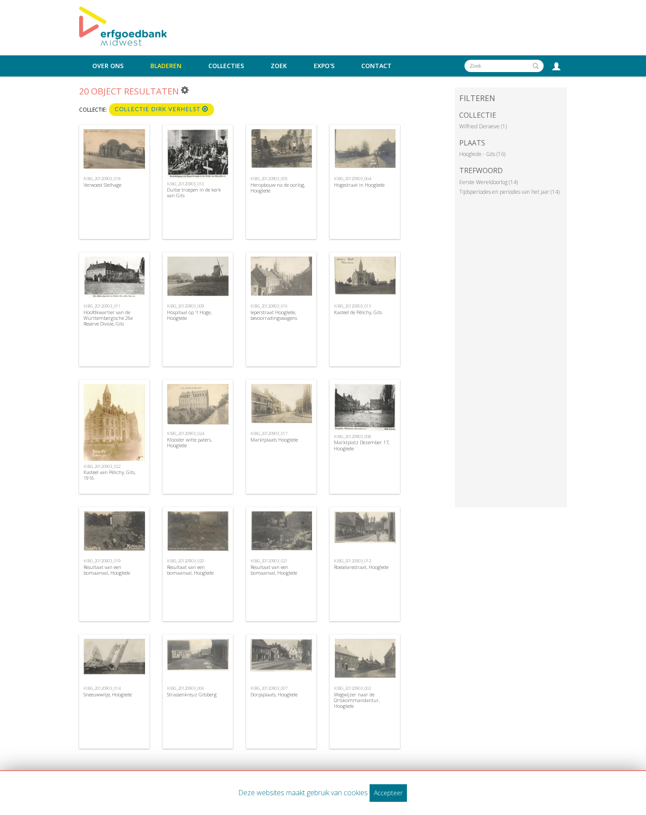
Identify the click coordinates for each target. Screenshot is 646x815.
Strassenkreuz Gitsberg (192, 694)
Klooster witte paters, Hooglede (189, 442)
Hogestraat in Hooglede (359, 184)
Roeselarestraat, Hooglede (361, 567)
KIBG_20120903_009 (185, 306)
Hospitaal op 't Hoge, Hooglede (189, 315)
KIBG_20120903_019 (101, 561)
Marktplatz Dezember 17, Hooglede (361, 445)
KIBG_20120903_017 (268, 433)
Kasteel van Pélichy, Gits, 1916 (109, 475)
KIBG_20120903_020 (185, 561)
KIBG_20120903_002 (352, 688)
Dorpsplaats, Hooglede (274, 694)
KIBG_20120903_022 (101, 466)
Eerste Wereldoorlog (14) (488, 182)
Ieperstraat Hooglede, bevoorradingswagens (273, 315)
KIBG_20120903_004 (352, 178)
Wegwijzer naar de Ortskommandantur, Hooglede (357, 700)
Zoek (279, 66)
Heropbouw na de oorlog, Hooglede (277, 187)
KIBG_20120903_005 (268, 178)
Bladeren (165, 66)
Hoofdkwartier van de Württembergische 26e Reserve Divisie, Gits (108, 318)
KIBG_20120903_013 (352, 306)
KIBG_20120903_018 (101, 178)
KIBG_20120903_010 (185, 184)
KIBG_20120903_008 (352, 436)
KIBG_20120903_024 (185, 433)
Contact (376, 66)
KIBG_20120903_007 (268, 688)
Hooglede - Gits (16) (482, 154)
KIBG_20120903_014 (101, 688)
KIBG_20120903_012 (352, 561)
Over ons (107, 66)
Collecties (226, 66)
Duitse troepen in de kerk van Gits (194, 192)
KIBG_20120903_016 (268, 306)
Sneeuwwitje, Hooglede (107, 694)
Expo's (324, 66)
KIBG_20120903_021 (268, 561)
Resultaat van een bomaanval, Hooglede (106, 570)
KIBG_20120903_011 (101, 306)
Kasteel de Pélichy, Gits (358, 312)
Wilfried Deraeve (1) (483, 126)
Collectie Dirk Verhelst (158, 109)
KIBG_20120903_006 (185, 688)
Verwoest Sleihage (102, 184)
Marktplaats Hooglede (274, 439)
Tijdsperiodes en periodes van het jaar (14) (509, 192)
